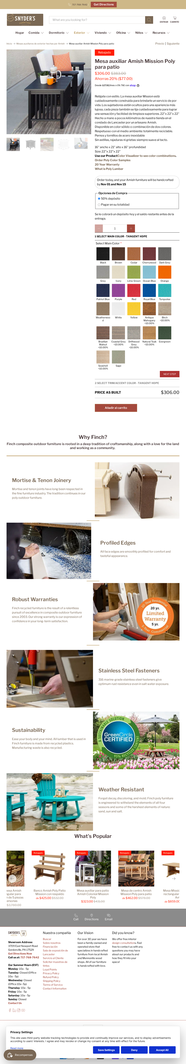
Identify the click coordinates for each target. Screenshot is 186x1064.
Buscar (47, 939)
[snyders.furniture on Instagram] (18, 1011)
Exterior (79, 32)
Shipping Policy (51, 980)
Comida (34, 32)
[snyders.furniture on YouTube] (23, 1011)
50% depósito (110, 198)
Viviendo (101, 32)
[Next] (174, 879)
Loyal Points (50, 969)
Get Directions (104, 4)
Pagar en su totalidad (115, 204)
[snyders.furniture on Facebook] (10, 1011)
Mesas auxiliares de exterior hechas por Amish (40, 44)
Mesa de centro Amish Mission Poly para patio (136, 892)
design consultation (123, 942)
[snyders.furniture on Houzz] (14, 1011)
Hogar (19, 32)
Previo (159, 43)
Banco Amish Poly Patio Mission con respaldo (50, 892)
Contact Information (54, 988)
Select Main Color (108, 243)
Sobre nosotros (51, 942)
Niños (139, 32)
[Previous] (12, 879)
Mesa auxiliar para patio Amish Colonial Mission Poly (93, 894)
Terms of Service (53, 984)
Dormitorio (56, 32)
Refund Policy (51, 977)
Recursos (159, 32)
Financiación (50, 946)
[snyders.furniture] (25, 20)
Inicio (9, 44)
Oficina (121, 32)
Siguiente (173, 43)
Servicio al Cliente (53, 958)
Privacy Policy (51, 973)
